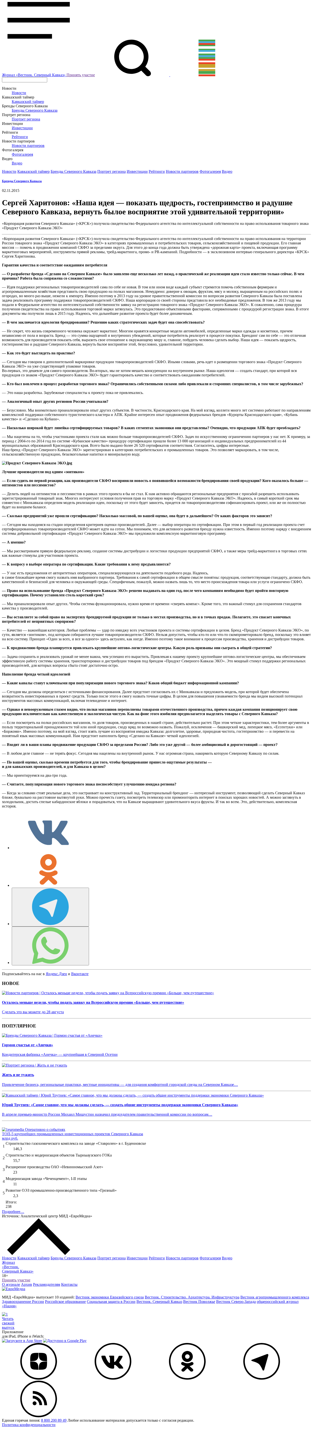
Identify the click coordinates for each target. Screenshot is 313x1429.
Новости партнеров (28, 145)
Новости (19, 93)
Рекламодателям (46, 1284)
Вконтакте (80, 974)
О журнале (11, 1284)
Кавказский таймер (28, 101)
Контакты (69, 1284)
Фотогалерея (22, 154)
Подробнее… (13, 1212)
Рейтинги (20, 137)
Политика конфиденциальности (29, 1425)
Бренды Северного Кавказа (34, 110)
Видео (17, 163)
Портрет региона (26, 119)
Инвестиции (22, 128)
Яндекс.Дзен (56, 974)
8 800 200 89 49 (54, 1420)
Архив (26, 1284)
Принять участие (81, 75)
